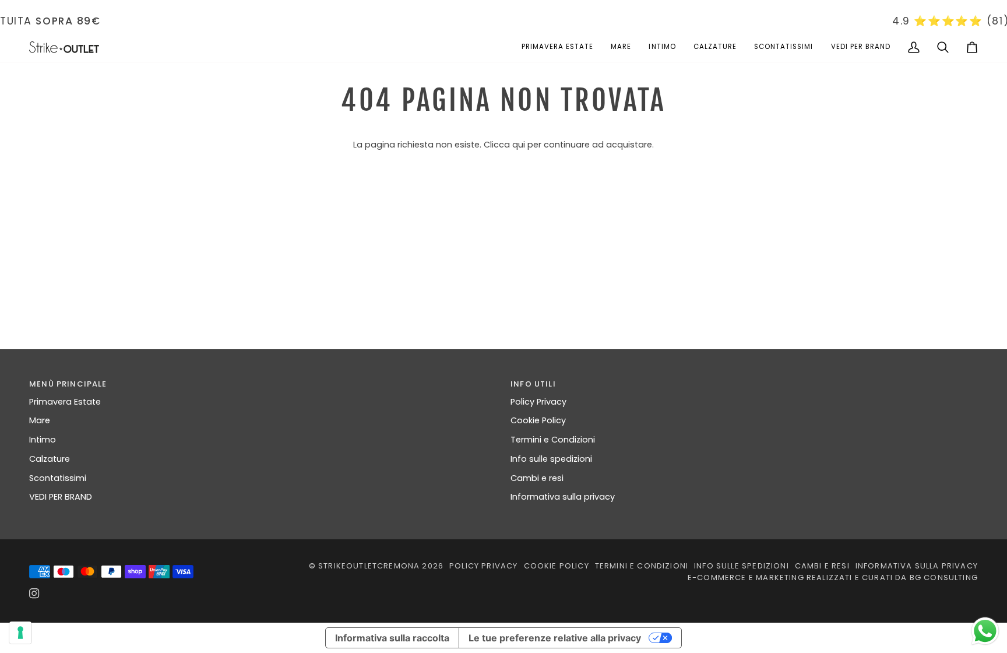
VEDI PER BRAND (60, 497)
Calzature (49, 459)
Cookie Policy (538, 420)
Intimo (42, 439)
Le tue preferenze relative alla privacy (555, 638)
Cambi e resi (537, 478)
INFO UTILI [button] (533, 383)
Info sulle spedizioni (551, 459)
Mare (39, 420)
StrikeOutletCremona (369, 565)
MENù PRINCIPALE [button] (68, 383)
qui (518, 144)
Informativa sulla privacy (562, 497)
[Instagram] (34, 593)
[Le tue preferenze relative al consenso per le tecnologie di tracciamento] (20, 633)
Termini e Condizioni (552, 439)
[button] (558, 47)
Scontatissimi (57, 478)
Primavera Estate (65, 402)
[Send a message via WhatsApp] (985, 631)
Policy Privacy (538, 402)
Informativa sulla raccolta (392, 638)
